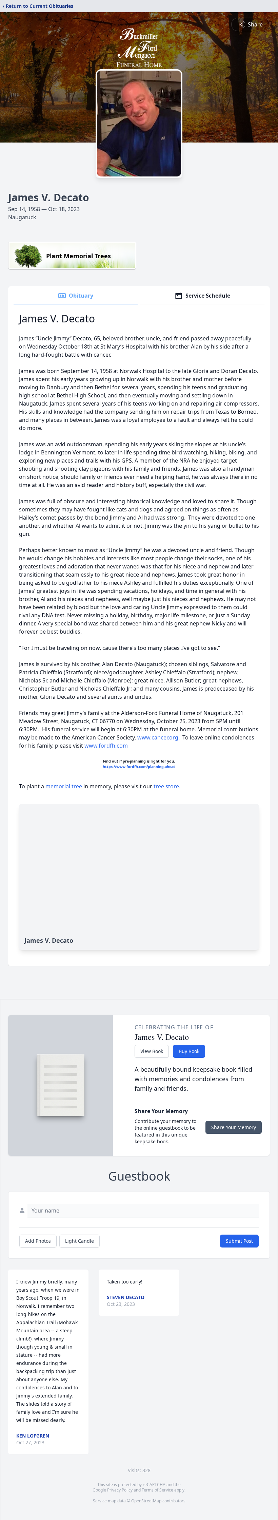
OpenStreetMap (146, 1501)
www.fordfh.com (106, 745)
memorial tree (63, 786)
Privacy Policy (120, 1490)
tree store (166, 786)
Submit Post (239, 1241)
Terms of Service (157, 1490)
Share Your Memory (233, 1127)
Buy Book (189, 1051)
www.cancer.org (157, 737)
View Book (151, 1051)
